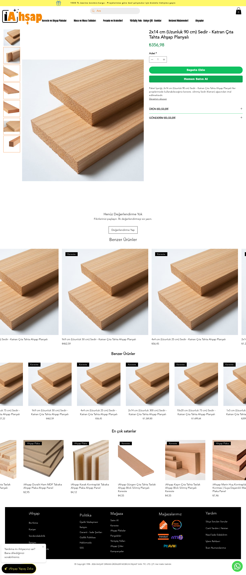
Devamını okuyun (158, 98)
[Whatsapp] (237, 566)
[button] (238, 10)
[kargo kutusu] (58, 3)
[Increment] (164, 59)
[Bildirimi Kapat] (43, 546)
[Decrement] (152, 59)
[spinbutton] (158, 59)
